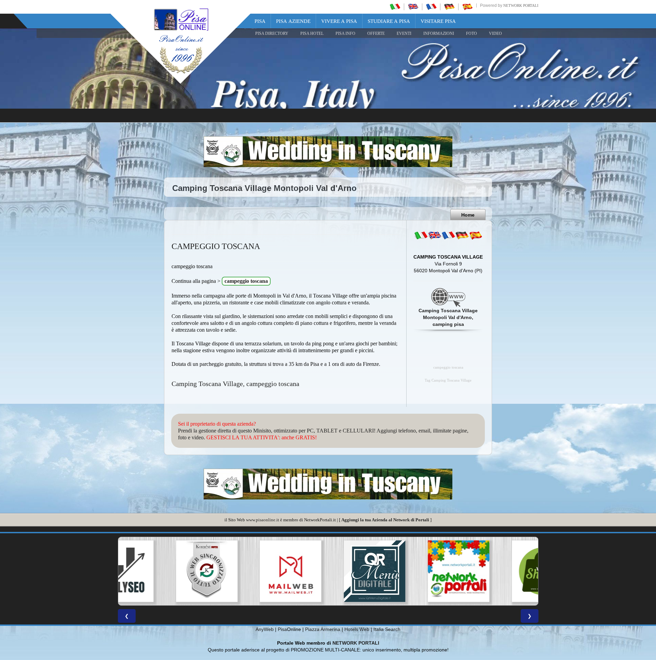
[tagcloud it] (421, 235)
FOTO (471, 33)
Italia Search (386, 629)
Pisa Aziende (293, 21)
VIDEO (495, 33)
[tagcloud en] (434, 235)
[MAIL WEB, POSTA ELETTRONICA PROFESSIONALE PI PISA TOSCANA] (244, 571)
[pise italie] (431, 6)
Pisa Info (345, 33)
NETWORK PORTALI (355, 643)
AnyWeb (265, 629)
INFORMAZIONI (438, 33)
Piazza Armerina (322, 629)
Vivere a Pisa (339, 21)
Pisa (260, 21)
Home (468, 215)
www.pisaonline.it (262, 519)
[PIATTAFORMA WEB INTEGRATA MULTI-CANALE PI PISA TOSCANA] (160, 571)
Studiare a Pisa (389, 21)
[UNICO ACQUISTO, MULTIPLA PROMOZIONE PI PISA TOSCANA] (412, 571)
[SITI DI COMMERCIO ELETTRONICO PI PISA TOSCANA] (496, 571)
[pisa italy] (413, 6)
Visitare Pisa (438, 21)
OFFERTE (376, 33)
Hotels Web (356, 629)
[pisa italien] (449, 6)
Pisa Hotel (312, 33)
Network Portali (520, 5)
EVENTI (404, 33)
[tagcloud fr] (448, 235)
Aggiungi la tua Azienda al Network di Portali (385, 519)
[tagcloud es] (475, 235)
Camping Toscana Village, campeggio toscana (235, 383)
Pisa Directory (271, 33)
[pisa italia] (395, 6)
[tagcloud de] (462, 235)
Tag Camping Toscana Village (448, 380)
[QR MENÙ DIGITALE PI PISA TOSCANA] (328, 571)
